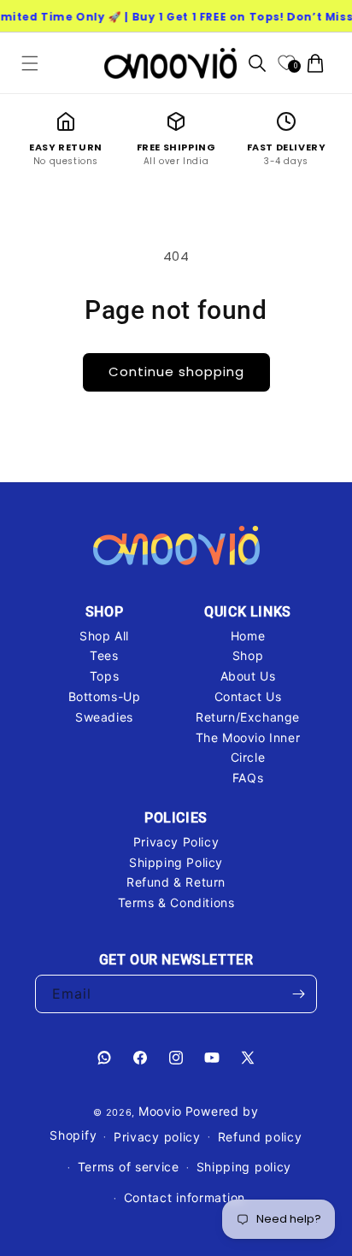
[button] (29, 63)
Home (248, 635)
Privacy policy (157, 1136)
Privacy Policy (176, 841)
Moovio (160, 1111)
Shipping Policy (176, 862)
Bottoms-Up (104, 696)
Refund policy (260, 1136)
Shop (247, 655)
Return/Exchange (248, 717)
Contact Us (248, 696)
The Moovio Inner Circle (248, 747)
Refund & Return (176, 882)
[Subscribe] (298, 994)
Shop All (104, 635)
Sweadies (104, 717)
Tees (104, 655)
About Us (248, 676)
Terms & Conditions (176, 902)
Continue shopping (176, 371)
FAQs (247, 777)
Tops (104, 676)
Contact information (184, 1197)
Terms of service (128, 1166)
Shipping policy (244, 1166)
